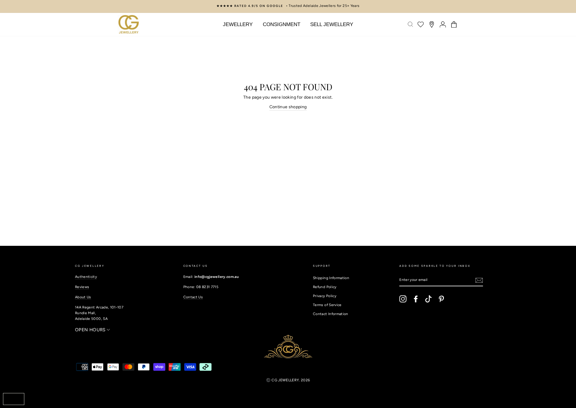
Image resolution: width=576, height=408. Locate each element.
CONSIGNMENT (281, 24)
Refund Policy (325, 287)
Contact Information (330, 314)
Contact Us (193, 297)
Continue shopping (288, 106)
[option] (288, 6)
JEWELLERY (238, 24)
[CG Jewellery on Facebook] (415, 298)
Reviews (82, 287)
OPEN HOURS (91, 329)
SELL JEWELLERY (331, 24)
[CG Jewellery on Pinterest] (441, 298)
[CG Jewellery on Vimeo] (428, 298)
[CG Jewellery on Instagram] (402, 298)
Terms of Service (327, 305)
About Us (83, 297)
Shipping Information (331, 278)
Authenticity (86, 277)
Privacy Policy (324, 296)
